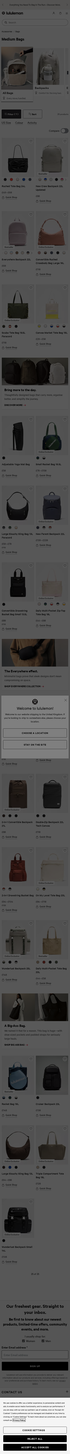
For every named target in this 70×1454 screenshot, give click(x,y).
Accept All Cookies (35, 1447)
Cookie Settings (33, 1430)
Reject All (35, 1438)
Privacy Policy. (19, 1420)
